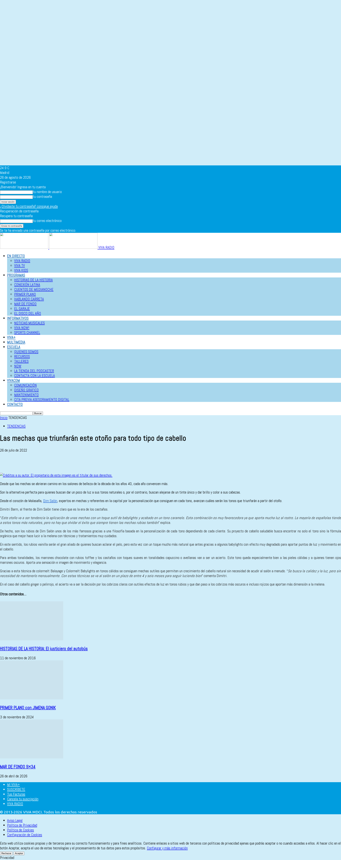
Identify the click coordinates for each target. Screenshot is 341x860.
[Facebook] (6, 462)
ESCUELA (13, 346)
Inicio (3, 417)
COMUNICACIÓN (25, 385)
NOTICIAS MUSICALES (29, 323)
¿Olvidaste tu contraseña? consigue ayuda (29, 206)
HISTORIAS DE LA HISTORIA (33, 279)
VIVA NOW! (21, 327)
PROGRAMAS (16, 275)
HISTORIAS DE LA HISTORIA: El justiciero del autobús (44, 648)
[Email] (44, 462)
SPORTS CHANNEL (27, 332)
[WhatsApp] (31, 462)
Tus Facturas (16, 794)
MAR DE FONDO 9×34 (18, 766)
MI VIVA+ (13, 784)
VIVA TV (19, 265)
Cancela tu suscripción (22, 799)
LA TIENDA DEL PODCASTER (34, 370)
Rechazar (6, 853)
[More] (95, 462)
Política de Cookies (20, 830)
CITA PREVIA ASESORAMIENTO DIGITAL (41, 399)
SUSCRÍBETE (16, 789)
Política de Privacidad (22, 825)
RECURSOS (22, 356)
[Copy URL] (82, 462)
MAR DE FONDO (25, 303)
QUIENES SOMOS (26, 351)
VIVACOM (13, 380)
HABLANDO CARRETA (29, 299)
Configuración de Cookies (24, 834)
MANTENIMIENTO (26, 394)
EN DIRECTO (16, 256)
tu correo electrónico (47, 220)
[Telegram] (69, 462)
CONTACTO (15, 404)
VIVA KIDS (21, 270)
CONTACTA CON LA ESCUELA (34, 375)
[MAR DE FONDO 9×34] (31, 757)
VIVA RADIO (22, 260)
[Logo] (24, 247)
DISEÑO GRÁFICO (26, 390)
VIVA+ (11, 337)
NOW (17, 366)
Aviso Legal (15, 820)
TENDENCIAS (16, 426)
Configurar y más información (167, 848)
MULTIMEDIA (16, 342)
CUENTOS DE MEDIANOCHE (33, 289)
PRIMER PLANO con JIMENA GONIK (28, 707)
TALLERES (21, 361)
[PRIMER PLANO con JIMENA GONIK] (31, 698)
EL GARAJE (22, 308)
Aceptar (19, 853)
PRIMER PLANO (25, 294)
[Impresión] (57, 462)
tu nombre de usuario (47, 191)
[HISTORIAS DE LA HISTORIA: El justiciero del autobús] (31, 639)
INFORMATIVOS (18, 318)
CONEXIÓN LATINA (27, 284)
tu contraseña (42, 196)
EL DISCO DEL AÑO (27, 313)
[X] (19, 462)
